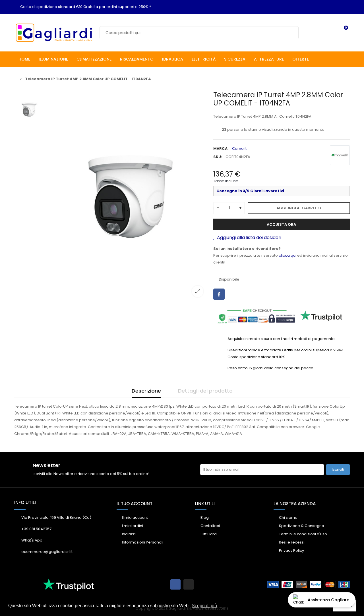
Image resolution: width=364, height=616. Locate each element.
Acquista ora (281, 224)
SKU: (217, 156)
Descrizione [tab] (146, 390)
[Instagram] (188, 584)
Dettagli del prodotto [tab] (205, 390)
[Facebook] (175, 584)
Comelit (239, 148)
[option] (127, 196)
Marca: (220, 148)
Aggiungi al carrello (298, 208)
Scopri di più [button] (204, 605)
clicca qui (287, 255)
